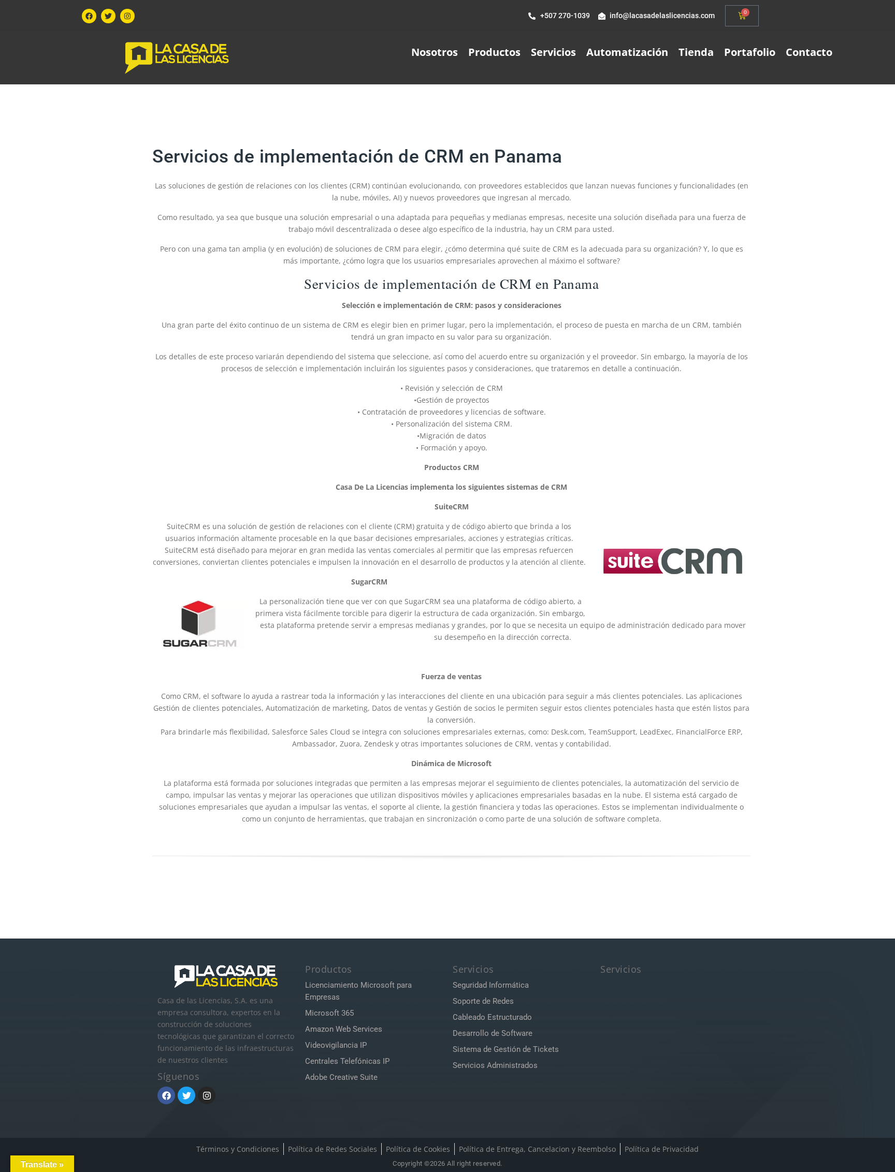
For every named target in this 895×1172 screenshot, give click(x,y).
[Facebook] (89, 16)
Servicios (553, 52)
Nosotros (434, 52)
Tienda (696, 52)
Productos (494, 52)
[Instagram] (127, 16)
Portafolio (749, 52)
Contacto (809, 52)
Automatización (627, 52)
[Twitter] (108, 16)
